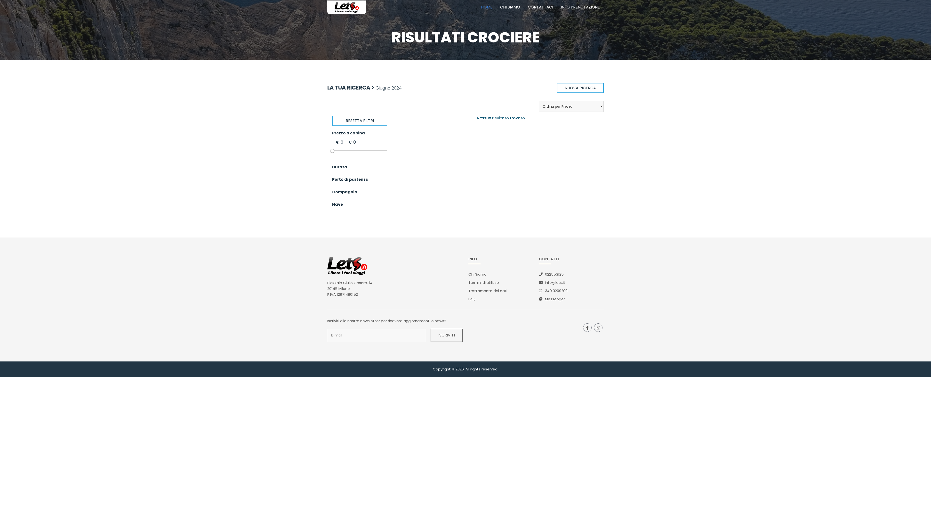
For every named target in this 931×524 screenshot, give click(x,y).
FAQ (471, 299)
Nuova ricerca (580, 88)
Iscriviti (446, 335)
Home (486, 7)
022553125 (554, 274)
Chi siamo (510, 7)
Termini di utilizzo (483, 282)
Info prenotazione (580, 7)
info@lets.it (555, 282)
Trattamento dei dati (487, 290)
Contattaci (540, 7)
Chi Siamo (477, 274)
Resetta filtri (360, 120)
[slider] (332, 151)
